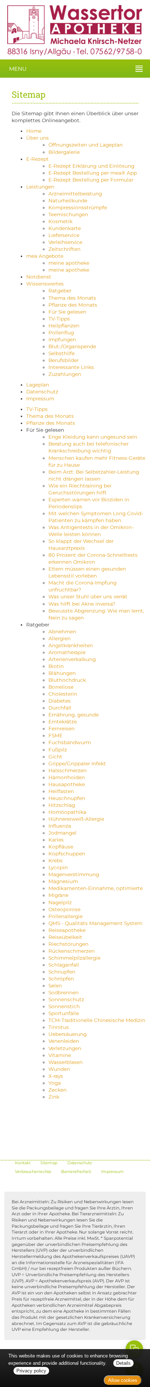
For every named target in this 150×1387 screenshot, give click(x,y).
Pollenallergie (65, 916)
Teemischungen (68, 214)
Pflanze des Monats (72, 305)
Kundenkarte (64, 228)
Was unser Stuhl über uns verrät (87, 596)
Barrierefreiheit (76, 1171)
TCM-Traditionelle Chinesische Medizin (96, 1020)
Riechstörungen (68, 944)
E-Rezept (37, 159)
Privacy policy (31, 1371)
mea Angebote (44, 256)
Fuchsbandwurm (69, 742)
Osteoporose (64, 909)
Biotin (56, 666)
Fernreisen (61, 728)
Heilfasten (61, 791)
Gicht (55, 756)
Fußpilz (57, 750)
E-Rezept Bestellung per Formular (90, 180)
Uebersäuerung (67, 1034)
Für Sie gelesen (67, 312)
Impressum (40, 398)
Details (123, 1363)
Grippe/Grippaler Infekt (77, 763)
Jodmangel (62, 833)
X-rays (55, 1076)
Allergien (59, 638)
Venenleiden (63, 1041)
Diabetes (59, 701)
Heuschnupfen (66, 798)
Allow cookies (122, 1380)
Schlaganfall (63, 965)
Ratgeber (59, 291)
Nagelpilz (60, 902)
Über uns (37, 138)
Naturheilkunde (67, 200)
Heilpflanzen (63, 326)
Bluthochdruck (67, 680)
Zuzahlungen (64, 374)
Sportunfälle (63, 1013)
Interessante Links (71, 367)
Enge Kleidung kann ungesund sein (92, 437)
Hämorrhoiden (66, 777)
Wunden (59, 1069)
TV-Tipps (59, 319)
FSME (55, 735)
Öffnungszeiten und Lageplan (85, 145)
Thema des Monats (72, 298)
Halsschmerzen (67, 770)
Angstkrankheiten (70, 645)
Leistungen (40, 187)
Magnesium (63, 881)
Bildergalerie (64, 152)
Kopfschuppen (66, 853)
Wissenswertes (45, 284)
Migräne (58, 895)
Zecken (57, 1090)
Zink (53, 1097)
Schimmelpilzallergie (74, 958)
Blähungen (62, 673)
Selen (55, 985)
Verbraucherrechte (33, 1171)
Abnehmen (62, 631)
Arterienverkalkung (72, 659)
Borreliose (61, 687)
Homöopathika (67, 812)
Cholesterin (62, 694)
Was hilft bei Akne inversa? (81, 604)
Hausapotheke (66, 784)
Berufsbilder (63, 360)
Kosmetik (60, 221)
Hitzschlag (61, 805)
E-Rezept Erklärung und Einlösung (91, 166)
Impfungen (62, 339)
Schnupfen (61, 972)
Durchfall (59, 708)
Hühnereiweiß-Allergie (76, 819)
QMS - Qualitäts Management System (95, 923)
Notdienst (38, 277)
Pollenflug (61, 332)
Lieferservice (63, 235)
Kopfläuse (60, 847)
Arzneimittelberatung (75, 194)
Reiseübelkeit (65, 937)
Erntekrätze (62, 721)
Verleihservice (65, 242)
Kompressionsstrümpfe (77, 207)
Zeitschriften (64, 249)
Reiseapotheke (67, 930)
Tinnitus (58, 1027)
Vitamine (59, 1055)
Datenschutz (42, 392)
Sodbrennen (63, 992)
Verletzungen (64, 1048)
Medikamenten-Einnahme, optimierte (95, 888)
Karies (56, 840)
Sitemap (48, 1162)
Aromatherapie (67, 652)
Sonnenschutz (66, 999)
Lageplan (37, 385)
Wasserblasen (65, 1062)
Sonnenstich (64, 1006)
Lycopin (58, 867)
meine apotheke (68, 263)
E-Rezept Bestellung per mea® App (92, 173)
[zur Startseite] (71, 30)
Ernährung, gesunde (73, 715)
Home (34, 131)
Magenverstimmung (73, 874)
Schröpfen (61, 979)
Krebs (55, 860)
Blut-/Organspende (72, 346)
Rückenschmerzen (71, 951)
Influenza (59, 826)
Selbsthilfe (61, 353)
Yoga (54, 1083)
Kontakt (23, 1162)
